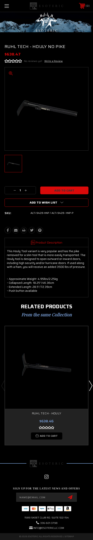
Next (90, 385)
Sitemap (69, 536)
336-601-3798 (49, 523)
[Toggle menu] (13, 6)
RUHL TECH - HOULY (46, 413)
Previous (3, 385)
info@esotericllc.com (48, 528)
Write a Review (53, 61)
